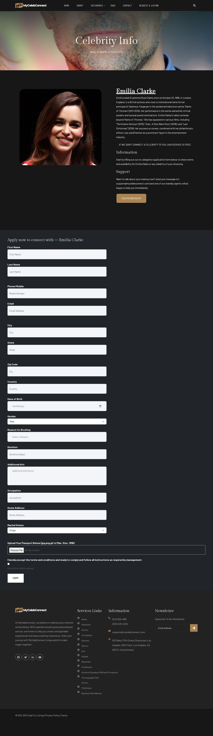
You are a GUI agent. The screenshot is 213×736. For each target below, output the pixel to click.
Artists (103, 51)
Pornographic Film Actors (90, 680)
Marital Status (15, 525)
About (80, 5)
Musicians (86, 624)
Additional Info (15, 464)
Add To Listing (36, 715)
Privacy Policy (52, 715)
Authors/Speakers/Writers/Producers (100, 672)
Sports (85, 645)
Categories (97, 5)
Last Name (13, 264)
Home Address (15, 507)
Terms (64, 715)
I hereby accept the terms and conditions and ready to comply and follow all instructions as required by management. (74, 559)
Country (12, 381)
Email (10, 303)
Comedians (87, 635)
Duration (12, 447)
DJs (83, 651)
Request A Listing (149, 5)
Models (85, 656)
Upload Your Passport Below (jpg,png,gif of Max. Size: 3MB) (41, 542)
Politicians (87, 688)
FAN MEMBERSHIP (131, 198)
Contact (127, 5)
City (9, 325)
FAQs (113, 5)
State (10, 342)
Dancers (85, 640)
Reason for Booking (18, 429)
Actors (85, 630)
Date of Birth (14, 398)
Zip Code (12, 364)
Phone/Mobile (15, 286)
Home (66, 5)
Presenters (87, 667)
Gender (11, 416)
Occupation (14, 490)
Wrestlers (86, 661)
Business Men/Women (92, 693)
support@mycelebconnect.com (128, 632)
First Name (13, 247)
